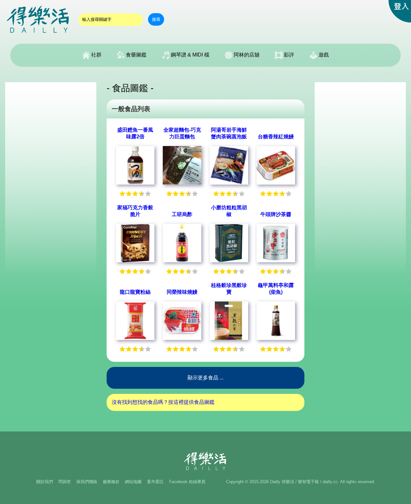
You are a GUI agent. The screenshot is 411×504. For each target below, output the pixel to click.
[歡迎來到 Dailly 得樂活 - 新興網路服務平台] (38, 35)
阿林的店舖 (245, 54)
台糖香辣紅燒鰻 (276, 136)
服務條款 (111, 481)
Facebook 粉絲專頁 (187, 481)
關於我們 (44, 481)
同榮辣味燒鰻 (182, 292)
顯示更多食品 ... (205, 377)
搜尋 (156, 19)
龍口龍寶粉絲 (135, 292)
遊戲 (323, 54)
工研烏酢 (182, 214)
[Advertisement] (50, 178)
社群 (95, 54)
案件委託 (155, 481)
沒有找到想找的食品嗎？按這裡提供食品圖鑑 (163, 402)
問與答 (64, 481)
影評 (288, 54)
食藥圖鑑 (135, 54)
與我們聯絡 (86, 481)
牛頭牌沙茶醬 (275, 214)
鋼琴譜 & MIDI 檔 (189, 54)
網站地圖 (133, 481)
